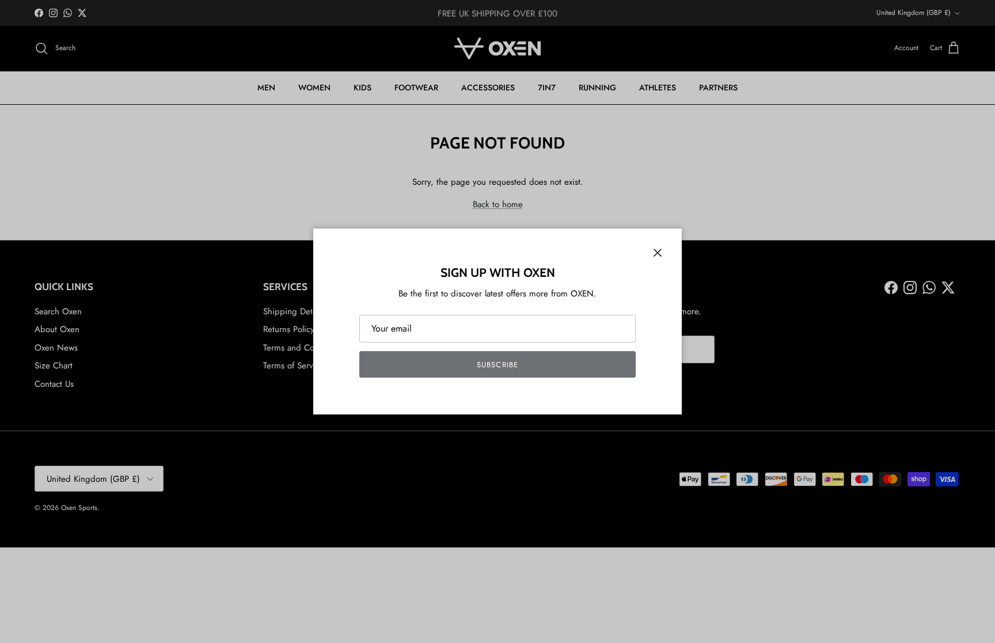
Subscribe (497, 364)
